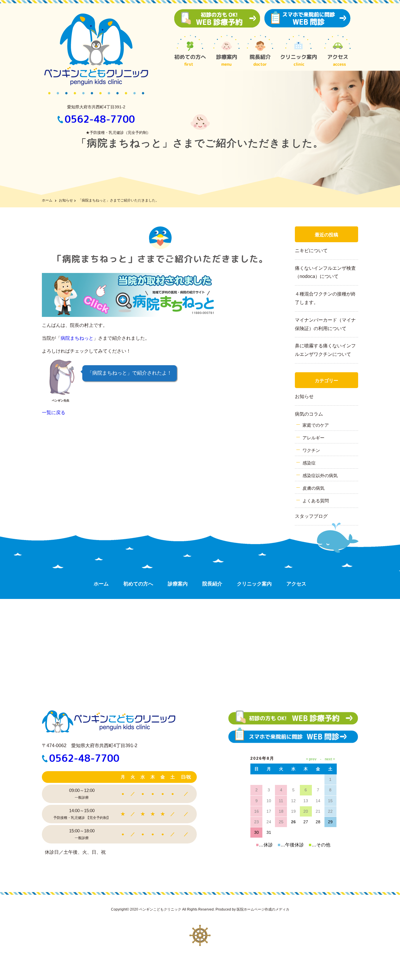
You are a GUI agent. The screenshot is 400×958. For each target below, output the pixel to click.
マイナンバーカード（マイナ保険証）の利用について (325, 324)
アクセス (296, 584)
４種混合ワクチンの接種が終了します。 (325, 298)
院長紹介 (212, 584)
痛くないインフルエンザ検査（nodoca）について (325, 272)
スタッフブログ (311, 516)
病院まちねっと (77, 338)
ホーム (47, 200)
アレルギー (313, 437)
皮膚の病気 (313, 488)
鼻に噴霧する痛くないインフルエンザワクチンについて (325, 350)
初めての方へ (138, 584)
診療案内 (178, 584)
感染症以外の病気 (320, 475)
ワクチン (311, 450)
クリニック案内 (254, 584)
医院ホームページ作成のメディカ (263, 909)
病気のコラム (309, 413)
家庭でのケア (315, 425)
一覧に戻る (53, 412)
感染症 (309, 462)
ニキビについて (311, 250)
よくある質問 (315, 500)
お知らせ (66, 200)
